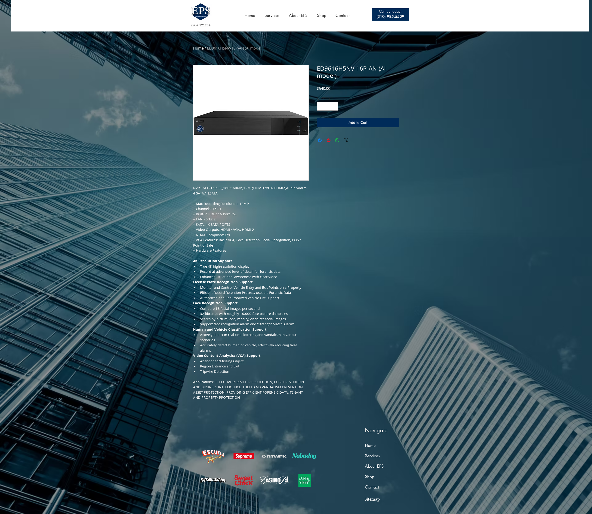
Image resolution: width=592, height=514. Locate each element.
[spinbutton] (327, 106)
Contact (372, 487)
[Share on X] (346, 140)
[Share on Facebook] (320, 140)
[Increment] (334, 106)
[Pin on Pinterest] (328, 140)
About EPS (374, 466)
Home (198, 48)
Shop (369, 476)
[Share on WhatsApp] (337, 140)
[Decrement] (320, 106)
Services (372, 455)
